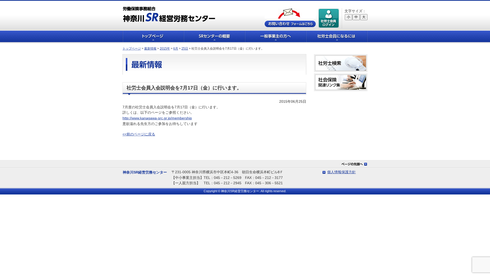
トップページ (153, 36)
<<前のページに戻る (138, 134)
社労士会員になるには (337, 36)
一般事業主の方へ (275, 36)
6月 (175, 48)
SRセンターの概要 (214, 36)
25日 (184, 48)
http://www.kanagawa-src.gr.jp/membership (157, 118)
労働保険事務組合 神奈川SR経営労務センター (169, 14)
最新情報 (150, 48)
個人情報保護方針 (341, 172)
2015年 (165, 48)
